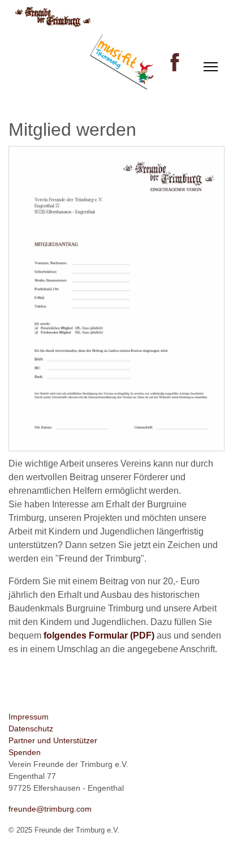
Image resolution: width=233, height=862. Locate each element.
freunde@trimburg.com (50, 808)
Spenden (24, 752)
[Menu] (211, 67)
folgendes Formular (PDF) (99, 635)
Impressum (28, 716)
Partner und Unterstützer (52, 740)
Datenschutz (30, 728)
